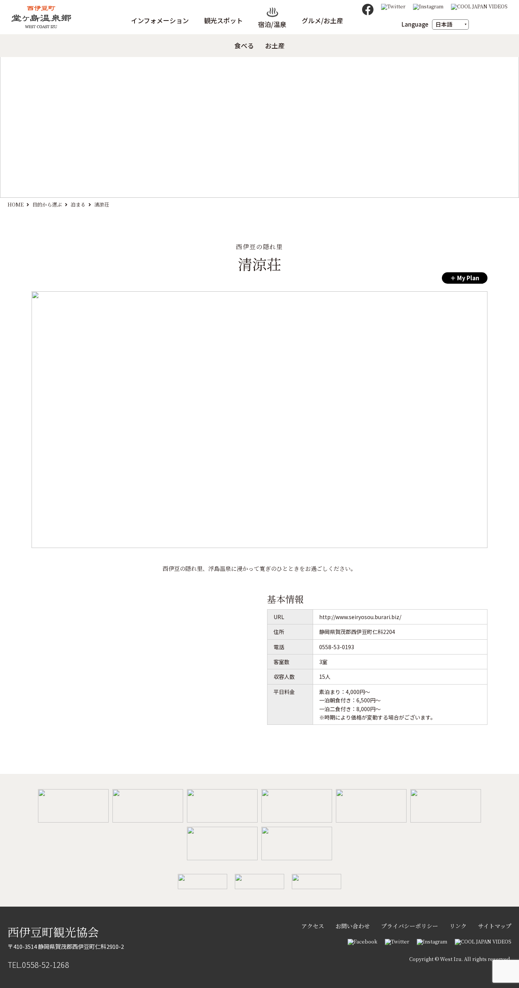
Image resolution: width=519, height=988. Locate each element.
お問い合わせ (352, 926)
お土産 (275, 45)
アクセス (312, 926)
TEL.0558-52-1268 (38, 964)
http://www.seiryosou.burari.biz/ (360, 617)
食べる (244, 45)
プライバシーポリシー (409, 926)
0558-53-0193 (336, 647)
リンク (458, 926)
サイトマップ (494, 926)
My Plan (467, 278)
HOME (16, 204)
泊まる (78, 204)
